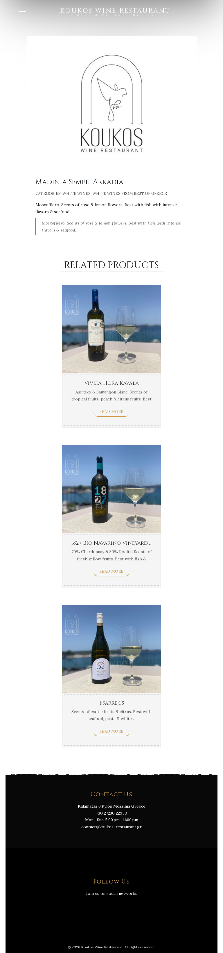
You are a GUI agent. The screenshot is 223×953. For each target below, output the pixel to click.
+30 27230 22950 (111, 813)
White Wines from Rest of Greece (129, 193)
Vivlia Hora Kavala (111, 383)
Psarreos (111, 703)
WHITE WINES (76, 193)
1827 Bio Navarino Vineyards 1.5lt (117, 543)
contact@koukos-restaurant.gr (111, 826)
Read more (111, 411)
